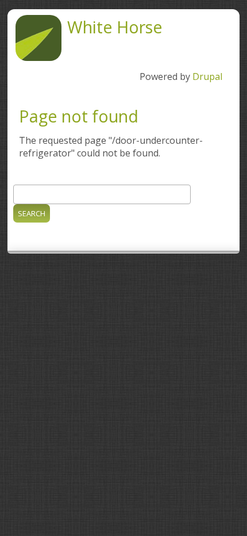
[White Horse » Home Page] (38, 57)
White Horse (115, 27)
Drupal (207, 76)
